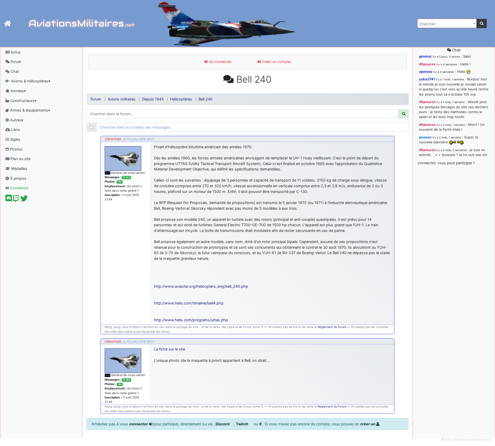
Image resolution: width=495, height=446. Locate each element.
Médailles (18, 168)
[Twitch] (16, 200)
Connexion (18, 188)
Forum (15, 61)
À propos (17, 178)
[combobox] (447, 23)
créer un (368, 424)
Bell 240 (205, 99)
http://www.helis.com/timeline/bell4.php (189, 303)
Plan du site (20, 159)
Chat (14, 71)
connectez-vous (432, 163)
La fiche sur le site (169, 349)
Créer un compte (276, 61)
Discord (223, 424)
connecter (139, 424)
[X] (24, 200)
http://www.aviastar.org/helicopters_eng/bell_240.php (201, 286)
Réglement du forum (332, 327)
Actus (15, 52)
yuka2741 (427, 79)
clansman (113, 139)
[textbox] (445, 24)
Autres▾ (16, 120)
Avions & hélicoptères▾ (30, 81)
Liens (15, 129)
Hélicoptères (181, 99)
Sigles (14, 139)
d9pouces (427, 64)
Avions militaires (122, 99)
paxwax (425, 137)
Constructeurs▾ (22, 100)
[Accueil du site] (7, 23)
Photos (16, 149)
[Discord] (8, 200)
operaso (425, 71)
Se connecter (220, 61)
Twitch (242, 424)
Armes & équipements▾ (29, 110)
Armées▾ (18, 91)
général (425, 56)
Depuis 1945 (153, 99)
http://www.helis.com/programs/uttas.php (191, 320)
